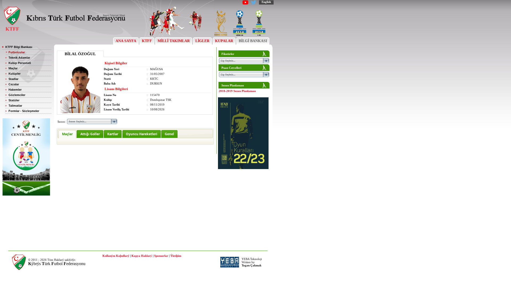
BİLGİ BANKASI (253, 41)
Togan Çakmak (251, 265)
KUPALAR (224, 41)
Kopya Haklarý (141, 255)
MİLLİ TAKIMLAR (173, 41)
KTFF (147, 41)
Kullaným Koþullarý (115, 255)
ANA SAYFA (125, 41)
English (266, 1)
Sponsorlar (161, 255)
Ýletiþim (175, 255)
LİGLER (202, 41)
